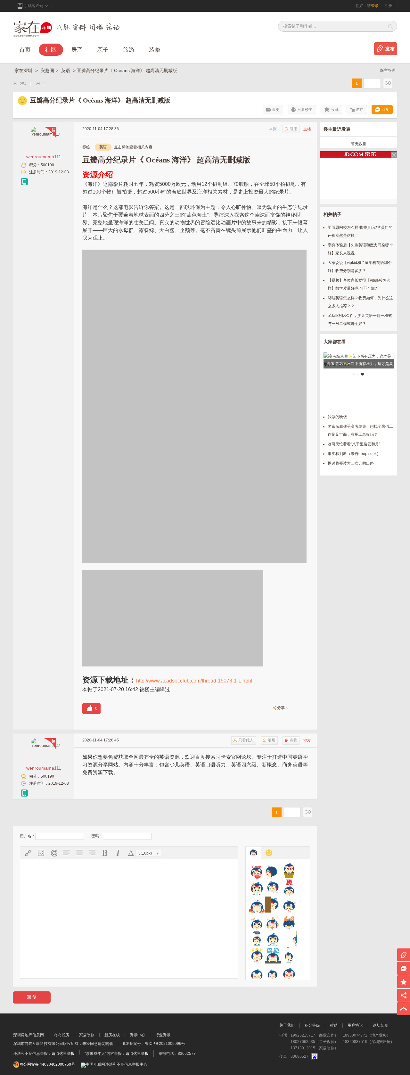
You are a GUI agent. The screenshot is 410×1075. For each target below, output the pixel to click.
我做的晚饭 (337, 417)
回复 (385, 109)
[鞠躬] (289, 922)
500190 (47, 165)
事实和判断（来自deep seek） (354, 453)
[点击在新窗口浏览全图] (194, 253)
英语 (66, 70)
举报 (273, 129)
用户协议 (355, 1025)
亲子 (103, 49)
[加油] (257, 922)
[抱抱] (289, 871)
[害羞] (289, 905)
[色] (289, 972)
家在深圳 (24, 70)
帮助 (334, 1025)
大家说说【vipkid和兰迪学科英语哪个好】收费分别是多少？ (360, 266)
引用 (293, 129)
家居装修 (86, 1035)
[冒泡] (273, 955)
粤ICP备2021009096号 (165, 1043)
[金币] (273, 922)
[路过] (289, 938)
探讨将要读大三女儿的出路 (351, 463)
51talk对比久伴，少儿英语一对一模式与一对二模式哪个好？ (360, 319)
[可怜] (257, 938)
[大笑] (273, 888)
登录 (375, 6)
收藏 (335, 109)
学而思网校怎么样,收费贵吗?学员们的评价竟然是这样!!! (360, 231)
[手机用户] (24, 181)
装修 (154, 49)
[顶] (289, 888)
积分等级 (312, 1025)
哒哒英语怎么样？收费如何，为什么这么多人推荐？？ (360, 302)
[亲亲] (289, 955)
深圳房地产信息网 (28, 1035)
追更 (276, 109)
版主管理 (388, 70)
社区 (51, 49)
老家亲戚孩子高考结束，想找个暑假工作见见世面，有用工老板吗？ (360, 430)
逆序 (360, 109)
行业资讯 (162, 1035)
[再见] (273, 871)
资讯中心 (137, 1035)
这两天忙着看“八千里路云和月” (354, 444)
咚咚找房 (61, 1035)
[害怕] (273, 905)
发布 (390, 48)
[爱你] (257, 871)
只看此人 (246, 740)
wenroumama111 (43, 156)
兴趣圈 (47, 70)
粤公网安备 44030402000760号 (47, 1064)
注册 (388, 6)
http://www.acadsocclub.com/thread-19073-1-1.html (194, 680)
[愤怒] (257, 905)
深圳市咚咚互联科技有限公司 (38, 1043)
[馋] (257, 888)
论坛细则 (380, 1025)
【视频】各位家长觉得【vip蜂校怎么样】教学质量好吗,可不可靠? (359, 284)
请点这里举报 (63, 1053)
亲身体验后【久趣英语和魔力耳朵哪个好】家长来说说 (360, 249)
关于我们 (287, 1025)
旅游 (129, 49)
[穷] (273, 972)
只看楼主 (305, 109)
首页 (25, 49)
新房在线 (112, 1035)
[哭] (273, 938)
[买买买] (257, 955)
